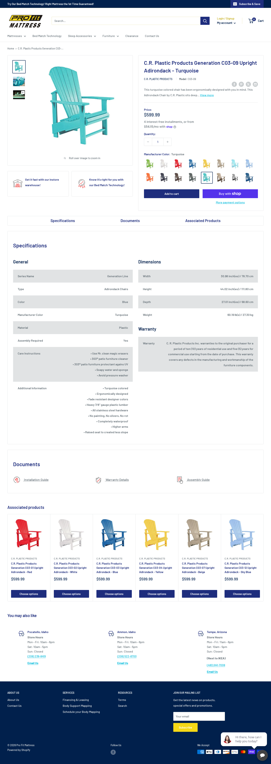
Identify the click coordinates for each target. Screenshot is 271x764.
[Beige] (221, 164)
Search (122, 705)
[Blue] (193, 164)
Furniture (109, 36)
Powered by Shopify (18, 749)
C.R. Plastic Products (158, 79)
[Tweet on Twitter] (248, 84)
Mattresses (14, 36)
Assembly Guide (198, 480)
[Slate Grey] (193, 178)
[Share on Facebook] (234, 84)
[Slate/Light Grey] (235, 178)
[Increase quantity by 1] (167, 142)
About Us (13, 699)
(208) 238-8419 (36, 656)
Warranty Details (117, 480)
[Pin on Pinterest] (241, 84)
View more (207, 95)
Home (10, 48)
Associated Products (202, 220)
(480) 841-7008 (216, 665)
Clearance (131, 36)
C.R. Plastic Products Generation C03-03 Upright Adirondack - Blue (112, 568)
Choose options (29, 593)
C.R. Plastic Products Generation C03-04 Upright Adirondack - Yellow (155, 568)
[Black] (164, 178)
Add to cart (171, 193)
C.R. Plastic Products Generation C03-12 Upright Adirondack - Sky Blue (241, 568)
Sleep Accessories (80, 36)
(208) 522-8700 (127, 656)
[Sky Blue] (249, 164)
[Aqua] (235, 164)
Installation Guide (35, 480)
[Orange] (150, 178)
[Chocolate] (178, 178)
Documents (130, 220)
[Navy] (249, 178)
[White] (164, 164)
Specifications (63, 220)
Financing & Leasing (76, 699)
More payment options (230, 202)
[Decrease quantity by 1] (148, 142)
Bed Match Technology (47, 36)
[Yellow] (207, 164)
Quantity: (150, 134)
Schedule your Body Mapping (81, 711)
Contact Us (152, 36)
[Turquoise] (207, 178)
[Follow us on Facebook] (113, 752)
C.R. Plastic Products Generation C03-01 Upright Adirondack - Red (27, 568)
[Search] (205, 21)
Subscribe (185, 727)
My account (225, 22)
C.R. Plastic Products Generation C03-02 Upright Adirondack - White (70, 568)
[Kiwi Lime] (150, 164)
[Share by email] (255, 84)
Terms (122, 699)
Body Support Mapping (77, 705)
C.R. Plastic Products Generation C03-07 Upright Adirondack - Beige (198, 568)
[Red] (178, 164)
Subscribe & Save (249, 4)
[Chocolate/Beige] (221, 178)
